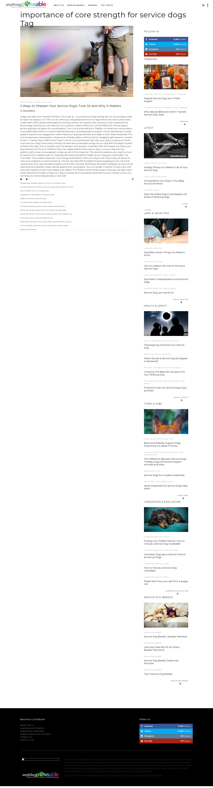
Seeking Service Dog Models (35, 734)
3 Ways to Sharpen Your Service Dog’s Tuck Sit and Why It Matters (70, 106)
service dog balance (27, 210)
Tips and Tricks (170, 94)
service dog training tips (62, 214)
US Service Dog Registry (54, 225)
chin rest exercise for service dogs (33, 187)
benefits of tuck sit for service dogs (51, 183)
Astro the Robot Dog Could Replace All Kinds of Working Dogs (165, 195)
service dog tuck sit (27, 218)
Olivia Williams (29, 111)
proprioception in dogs (55, 206)
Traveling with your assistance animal (165, 131)
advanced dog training (28, 183)
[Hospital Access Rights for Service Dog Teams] (166, 231)
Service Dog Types (165, 439)
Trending (182, 94)
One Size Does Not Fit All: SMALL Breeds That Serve (162, 648)
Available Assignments (32, 728)
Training (37, 102)
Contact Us (26, 737)
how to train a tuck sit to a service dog (34, 191)
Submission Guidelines (32, 731)
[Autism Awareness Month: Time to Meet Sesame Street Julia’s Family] (166, 77)
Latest (147, 163)
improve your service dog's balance (33, 198)
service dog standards (44, 214)
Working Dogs (150, 455)
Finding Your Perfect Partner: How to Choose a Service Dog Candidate (164, 542)
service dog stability (27, 214)
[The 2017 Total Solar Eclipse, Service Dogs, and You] (166, 323)
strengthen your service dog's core (33, 221)
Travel (147, 127)
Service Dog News (159, 163)
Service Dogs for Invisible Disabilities (164, 475)
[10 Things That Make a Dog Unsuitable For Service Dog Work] (166, 519)
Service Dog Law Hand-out (159, 292)
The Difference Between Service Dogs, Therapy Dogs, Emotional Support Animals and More (165, 462)
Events (147, 341)
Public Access (169, 275)
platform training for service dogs (33, 206)
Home (23, 29)
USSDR (66, 225)
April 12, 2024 (47, 102)
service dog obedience (58, 210)
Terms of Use (27, 740)
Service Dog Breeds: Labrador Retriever (165, 636)
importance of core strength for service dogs (37, 194)
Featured (70, 187)
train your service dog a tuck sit (59, 221)
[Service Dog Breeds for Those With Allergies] (166, 615)
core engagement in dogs (56, 187)
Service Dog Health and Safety (165, 341)
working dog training (28, 229)
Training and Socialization (165, 108)
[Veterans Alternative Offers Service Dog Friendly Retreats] (166, 145)
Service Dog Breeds (153, 632)
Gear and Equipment (153, 381)
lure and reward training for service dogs (36, 202)
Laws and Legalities (153, 94)
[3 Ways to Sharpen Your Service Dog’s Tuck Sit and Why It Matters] (76, 61)
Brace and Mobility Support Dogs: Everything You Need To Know (162, 444)
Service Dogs (26, 102)
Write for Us (27, 725)
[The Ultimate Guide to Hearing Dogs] (166, 421)
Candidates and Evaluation (156, 537)
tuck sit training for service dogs (32, 225)
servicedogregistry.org (44, 218)
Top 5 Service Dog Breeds (158, 674)
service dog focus (42, 210)
